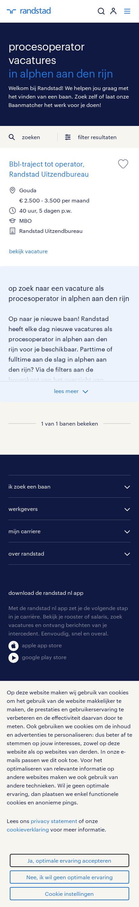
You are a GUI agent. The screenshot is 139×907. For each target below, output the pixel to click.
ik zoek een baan (29, 486)
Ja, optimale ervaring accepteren (69, 860)
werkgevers (23, 508)
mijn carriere (24, 531)
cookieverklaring (28, 829)
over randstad (26, 553)
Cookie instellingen (69, 893)
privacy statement (54, 821)
